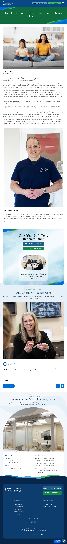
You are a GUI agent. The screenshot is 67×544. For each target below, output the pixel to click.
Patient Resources (19, 511)
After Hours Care (57, 541)
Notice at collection (27, 534)
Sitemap (23, 530)
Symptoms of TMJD (12, 92)
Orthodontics (19, 506)
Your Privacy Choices (36, 534)
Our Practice (19, 504)
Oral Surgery (19, 509)
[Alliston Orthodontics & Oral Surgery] (8, 3)
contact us (45, 119)
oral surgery (50, 87)
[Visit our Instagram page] (35, 522)
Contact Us (19, 514)
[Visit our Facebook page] (32, 522)
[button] (63, 3)
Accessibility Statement (40, 530)
